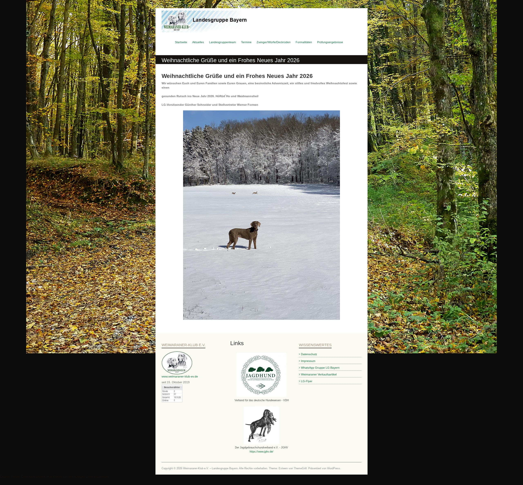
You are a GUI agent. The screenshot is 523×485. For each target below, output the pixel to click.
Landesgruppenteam (222, 42)
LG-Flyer (306, 381)
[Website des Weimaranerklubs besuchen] (177, 353)
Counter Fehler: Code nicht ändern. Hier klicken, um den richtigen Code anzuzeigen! (54, 476)
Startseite (181, 42)
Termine (246, 42)
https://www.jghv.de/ (261, 451)
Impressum (308, 361)
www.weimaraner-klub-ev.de (180, 376)
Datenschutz (309, 354)
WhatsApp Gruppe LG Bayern (320, 367)
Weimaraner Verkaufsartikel (319, 374)
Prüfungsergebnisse (330, 42)
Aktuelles (198, 42)
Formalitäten (304, 42)
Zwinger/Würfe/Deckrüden (274, 42)
